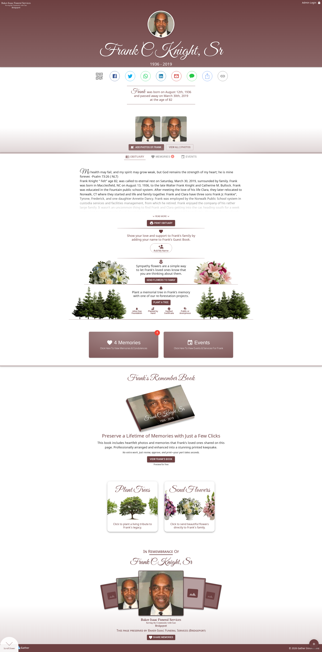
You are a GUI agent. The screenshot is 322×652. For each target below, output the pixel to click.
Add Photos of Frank (148, 147)
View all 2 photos (180, 147)
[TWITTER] (130, 76)
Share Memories (163, 637)
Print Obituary (163, 223)
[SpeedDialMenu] (314, 644)
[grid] (161, 511)
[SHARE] (207, 76)
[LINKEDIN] (161, 76)
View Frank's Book (161, 459)
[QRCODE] (99, 76)
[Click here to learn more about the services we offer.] (161, 623)
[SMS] (192, 76)
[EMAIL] (176, 76)
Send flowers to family (161, 280)
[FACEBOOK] (115, 76)
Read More (161, 216)
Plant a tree (161, 302)
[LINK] (223, 76)
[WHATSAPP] (146, 76)
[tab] (135, 156)
